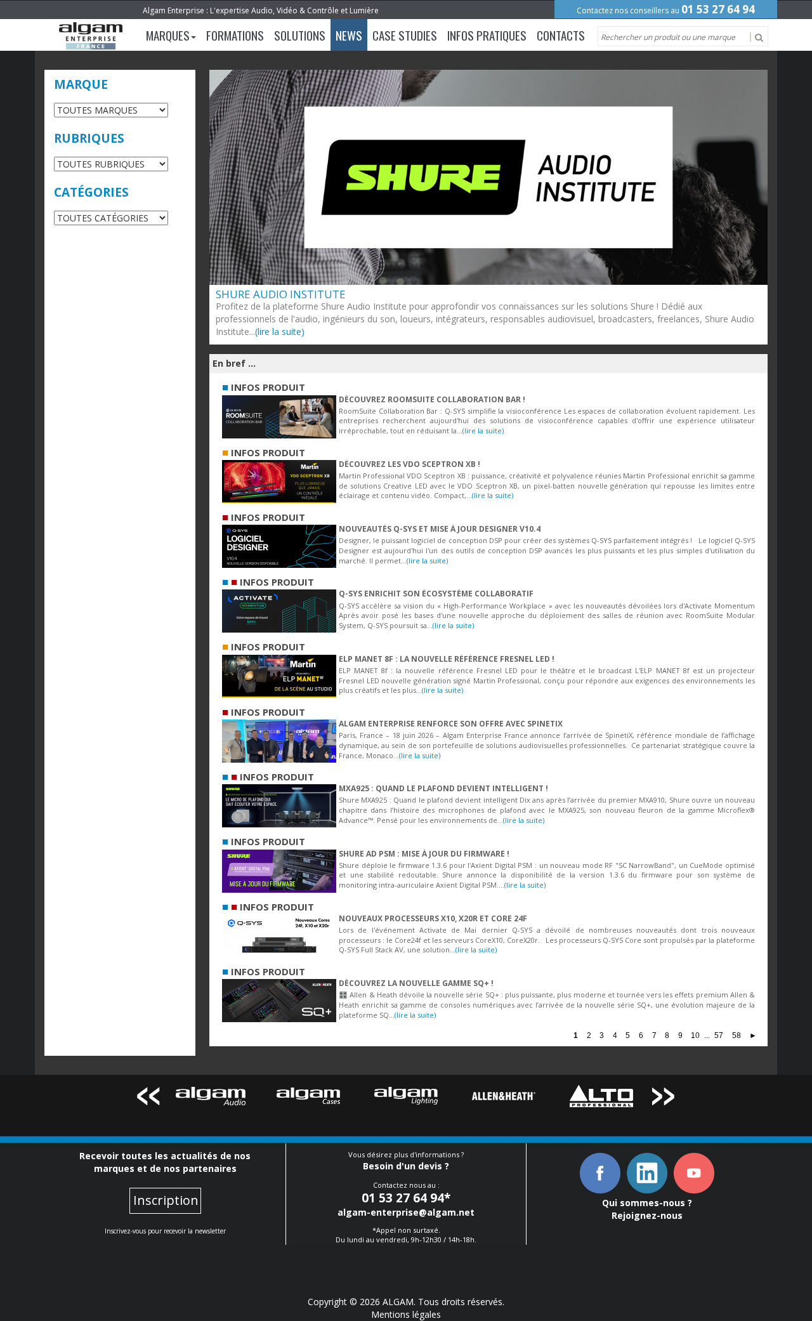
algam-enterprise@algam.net (406, 1212)
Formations (235, 35)
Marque (81, 84)
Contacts (561, 35)
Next (664, 1098)
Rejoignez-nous (647, 1215)
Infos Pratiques (487, 35)
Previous (148, 1098)
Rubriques (89, 138)
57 (718, 1035)
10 (695, 1035)
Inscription (166, 1200)
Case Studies (404, 35)
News (349, 35)
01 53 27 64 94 (718, 9)
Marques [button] (168, 35)
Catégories (91, 192)
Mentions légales (406, 1314)
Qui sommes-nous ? (647, 1203)
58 (736, 1035)
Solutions (299, 35)
